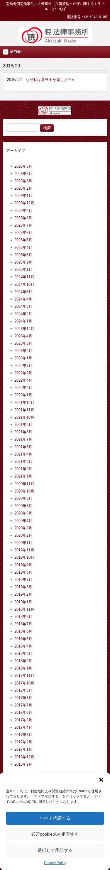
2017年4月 (23, 727)
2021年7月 (23, 439)
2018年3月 (23, 653)
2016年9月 (23, 764)
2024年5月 (23, 292)
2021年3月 (23, 461)
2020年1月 (23, 543)
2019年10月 (24, 557)
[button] (101, 780)
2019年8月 (23, 572)
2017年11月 (24, 675)
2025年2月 (23, 262)
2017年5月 (23, 720)
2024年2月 (23, 314)
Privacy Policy (55, 863)
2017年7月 (23, 705)
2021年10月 (24, 417)
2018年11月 (24, 609)
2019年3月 (23, 587)
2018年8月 (23, 616)
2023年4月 (23, 336)
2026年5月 (23, 173)
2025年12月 (24, 203)
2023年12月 (24, 329)
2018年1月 (23, 668)
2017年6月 (23, 712)
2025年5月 (23, 240)
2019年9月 (23, 565)
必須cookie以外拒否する (55, 834)
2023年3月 (23, 343)
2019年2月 (23, 594)
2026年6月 (23, 166)
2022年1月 (23, 395)
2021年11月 (24, 410)
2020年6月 (23, 513)
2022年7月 (23, 365)
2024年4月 (23, 299)
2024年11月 (24, 277)
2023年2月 (23, 351)
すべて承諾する (55, 817)
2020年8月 (23, 506)
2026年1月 (23, 195)
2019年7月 (23, 579)
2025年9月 (23, 210)
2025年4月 (23, 247)
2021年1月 (23, 476)
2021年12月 (24, 402)
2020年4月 (23, 521)
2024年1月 (23, 321)
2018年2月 (23, 661)
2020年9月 (23, 498)
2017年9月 (23, 690)
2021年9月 (23, 424)
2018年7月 (23, 624)
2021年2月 (23, 469)
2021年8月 (23, 432)
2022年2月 (23, 387)
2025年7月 (23, 225)
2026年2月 (23, 188)
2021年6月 (23, 447)
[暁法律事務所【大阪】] (55, 41)
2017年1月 (23, 749)
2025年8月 (23, 218)
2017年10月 (24, 683)
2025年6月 (23, 232)
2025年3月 (23, 255)
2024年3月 (23, 306)
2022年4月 (23, 380)
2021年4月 (23, 454)
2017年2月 (23, 742)
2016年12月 (24, 757)
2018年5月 (23, 639)
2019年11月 (24, 550)
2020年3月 (23, 528)
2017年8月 (23, 698)
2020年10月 (24, 491)
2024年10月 (24, 284)
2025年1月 (23, 269)
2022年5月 (23, 373)
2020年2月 (23, 535)
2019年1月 (23, 602)
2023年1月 (23, 358)
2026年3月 (23, 181)
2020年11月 (24, 484)
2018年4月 (23, 646)
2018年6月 (23, 631)
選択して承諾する (55, 850)
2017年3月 (23, 735)
